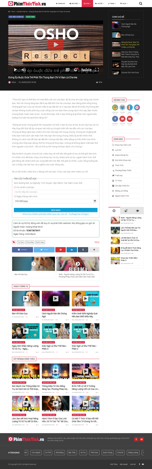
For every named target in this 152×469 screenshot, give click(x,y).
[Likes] (139, 464)
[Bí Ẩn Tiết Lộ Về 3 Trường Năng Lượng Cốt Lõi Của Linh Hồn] (85, 371)
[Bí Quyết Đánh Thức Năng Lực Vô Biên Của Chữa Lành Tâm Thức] (115, 250)
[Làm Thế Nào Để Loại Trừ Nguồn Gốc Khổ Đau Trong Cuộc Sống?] (115, 230)
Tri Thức (118, 180)
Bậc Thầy (64, 452)
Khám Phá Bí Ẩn (121, 155)
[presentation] (114, 210)
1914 (100, 82)
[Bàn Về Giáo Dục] (116, 35)
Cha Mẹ (29, 242)
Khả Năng (52, 452)
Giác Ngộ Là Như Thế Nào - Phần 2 (84, 347)
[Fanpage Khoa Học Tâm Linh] (115, 120)
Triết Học (119, 175)
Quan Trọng (100, 452)
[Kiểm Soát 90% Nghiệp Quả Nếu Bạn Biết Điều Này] (85, 298)
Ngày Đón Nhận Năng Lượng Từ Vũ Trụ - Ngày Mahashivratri (25, 347)
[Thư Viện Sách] (122, 109)
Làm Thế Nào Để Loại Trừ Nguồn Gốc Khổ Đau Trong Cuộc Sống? (130, 229)
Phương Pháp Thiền (123, 170)
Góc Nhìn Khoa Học (123, 160)
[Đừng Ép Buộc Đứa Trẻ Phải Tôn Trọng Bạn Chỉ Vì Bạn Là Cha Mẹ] (116, 44)
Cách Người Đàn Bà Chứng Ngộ (54, 315)
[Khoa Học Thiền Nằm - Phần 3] (115, 260)
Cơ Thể (41, 452)
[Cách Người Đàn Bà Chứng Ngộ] (116, 25)
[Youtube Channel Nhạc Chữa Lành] (129, 120)
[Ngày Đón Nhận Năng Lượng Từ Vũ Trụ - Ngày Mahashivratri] (26, 331)
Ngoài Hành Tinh (122, 196)
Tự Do (20, 242)
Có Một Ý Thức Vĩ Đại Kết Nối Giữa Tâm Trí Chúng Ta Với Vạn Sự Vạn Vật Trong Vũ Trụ (85, 420)
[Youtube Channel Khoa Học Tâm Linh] (122, 120)
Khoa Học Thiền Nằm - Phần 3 (129, 259)
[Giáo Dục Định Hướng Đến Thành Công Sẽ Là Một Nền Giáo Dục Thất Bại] (116, 54)
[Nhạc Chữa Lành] (129, 109)
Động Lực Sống (121, 191)
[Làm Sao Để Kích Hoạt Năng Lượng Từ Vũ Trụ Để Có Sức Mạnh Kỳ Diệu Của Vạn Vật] (26, 403)
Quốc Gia (139, 452)
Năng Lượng (126, 452)
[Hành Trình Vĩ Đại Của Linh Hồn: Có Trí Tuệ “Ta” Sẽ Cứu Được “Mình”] (55, 403)
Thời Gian (87, 452)
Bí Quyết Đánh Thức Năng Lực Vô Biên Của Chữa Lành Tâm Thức (131, 249)
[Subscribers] (143, 464)
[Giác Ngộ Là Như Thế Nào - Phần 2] (85, 331)
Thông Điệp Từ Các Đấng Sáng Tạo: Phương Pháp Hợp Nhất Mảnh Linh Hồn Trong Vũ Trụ (55, 387)
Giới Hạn (40, 242)
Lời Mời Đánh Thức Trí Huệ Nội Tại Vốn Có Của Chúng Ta (130, 239)
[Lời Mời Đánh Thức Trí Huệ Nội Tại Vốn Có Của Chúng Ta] (115, 240)
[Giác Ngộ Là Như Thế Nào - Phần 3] (55, 331)
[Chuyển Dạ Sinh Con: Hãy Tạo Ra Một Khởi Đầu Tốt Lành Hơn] (116, 64)
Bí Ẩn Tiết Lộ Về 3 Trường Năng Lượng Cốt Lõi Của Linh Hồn (85, 387)
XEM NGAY (55, 210)
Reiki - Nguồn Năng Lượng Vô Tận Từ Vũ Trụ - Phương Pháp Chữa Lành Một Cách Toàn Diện (131, 219)
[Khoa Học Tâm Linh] (115, 109)
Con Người (28, 452)
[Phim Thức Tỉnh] (27, 3)
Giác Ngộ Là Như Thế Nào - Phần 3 (54, 347)
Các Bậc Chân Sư (22, 11)
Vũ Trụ (75, 452)
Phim (13, 11)
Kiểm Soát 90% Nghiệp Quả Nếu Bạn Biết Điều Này (84, 315)
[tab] (114, 210)
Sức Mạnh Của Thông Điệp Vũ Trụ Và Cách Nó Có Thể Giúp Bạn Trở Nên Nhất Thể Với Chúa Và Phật (26, 387)
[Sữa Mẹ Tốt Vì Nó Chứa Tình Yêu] (116, 73)
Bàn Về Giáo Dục (20, 313)
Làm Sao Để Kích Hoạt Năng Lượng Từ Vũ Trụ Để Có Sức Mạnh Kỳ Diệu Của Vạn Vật (25, 420)
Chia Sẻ (113, 452)
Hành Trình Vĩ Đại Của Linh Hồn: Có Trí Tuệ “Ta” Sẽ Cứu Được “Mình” (54, 420)
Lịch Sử (118, 150)
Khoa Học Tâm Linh (19, 382)
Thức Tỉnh (30, 17)
